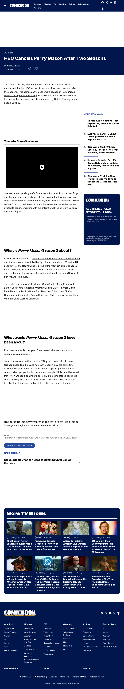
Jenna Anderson (13, 66)
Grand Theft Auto (110, 647)
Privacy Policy (102, 240)
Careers (64, 677)
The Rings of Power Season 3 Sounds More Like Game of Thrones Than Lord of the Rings (19, 545)
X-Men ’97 (47, 639)
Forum (37, 8)
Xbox (65, 642)
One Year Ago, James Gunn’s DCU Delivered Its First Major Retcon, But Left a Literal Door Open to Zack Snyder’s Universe (47, 583)
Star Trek (106, 639)
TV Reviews (48, 632)
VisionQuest (48, 654)
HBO (5, 438)
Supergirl (27, 636)
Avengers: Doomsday (28, 654)
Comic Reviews (10, 632)
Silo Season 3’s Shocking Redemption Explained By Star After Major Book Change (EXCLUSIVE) (75, 582)
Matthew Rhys (12, 438)
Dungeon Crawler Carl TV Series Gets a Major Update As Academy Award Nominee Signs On (103, 164)
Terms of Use (101, 239)
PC (64, 649)
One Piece (87, 650)
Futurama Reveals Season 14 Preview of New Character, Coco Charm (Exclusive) (46, 545)
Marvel (7, 636)
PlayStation (67, 646)
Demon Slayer (88, 636)
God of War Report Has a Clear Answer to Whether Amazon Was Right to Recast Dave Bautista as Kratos (19, 582)
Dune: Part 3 (29, 649)
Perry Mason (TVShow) (26, 438)
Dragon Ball (88, 632)
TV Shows (9, 53)
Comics (38, 4)
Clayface (27, 646)
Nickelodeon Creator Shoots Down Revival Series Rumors (37, 461)
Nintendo (66, 638)
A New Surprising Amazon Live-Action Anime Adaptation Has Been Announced (75, 545)
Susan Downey (72, 438)
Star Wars (107, 636)
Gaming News (69, 628)
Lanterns (47, 647)
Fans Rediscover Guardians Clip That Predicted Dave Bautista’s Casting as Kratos (103, 582)
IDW (6, 647)
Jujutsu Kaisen (89, 639)
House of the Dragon (51, 643)
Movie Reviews (30, 632)
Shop (46, 668)
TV (55, 4)
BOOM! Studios (10, 650)
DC (5, 639)
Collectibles (84, 4)
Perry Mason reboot (43, 438)
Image (6, 643)
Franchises (109, 624)
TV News (47, 628)
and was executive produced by (37, 99)
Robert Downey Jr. (59, 438)
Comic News (9, 628)
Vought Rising (49, 650)
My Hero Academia (90, 647)
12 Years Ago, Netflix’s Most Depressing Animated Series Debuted (103, 123)
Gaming (62, 4)
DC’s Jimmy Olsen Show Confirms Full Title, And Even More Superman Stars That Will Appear (104, 546)
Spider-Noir (48, 636)
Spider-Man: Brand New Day (31, 640)
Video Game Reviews (68, 633)
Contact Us (25, 677)
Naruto (86, 643)
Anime (72, 4)
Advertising (41, 677)
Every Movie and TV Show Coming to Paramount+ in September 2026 (101, 137)
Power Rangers (109, 643)
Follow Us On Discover (19, 445)
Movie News (29, 628)
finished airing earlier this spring (20, 95)
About (53, 677)
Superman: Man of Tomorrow (31, 660)
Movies (47, 4)
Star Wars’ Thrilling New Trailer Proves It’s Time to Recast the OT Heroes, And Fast (102, 180)
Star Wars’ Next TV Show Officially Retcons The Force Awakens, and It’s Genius (103, 150)
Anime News (88, 628)
